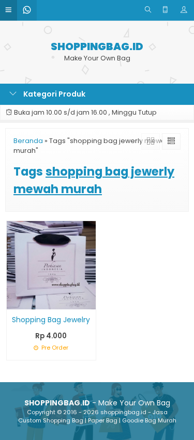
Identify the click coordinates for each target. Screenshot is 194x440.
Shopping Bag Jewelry (51, 320)
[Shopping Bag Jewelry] (51, 264)
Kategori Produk (53, 94)
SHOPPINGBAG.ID (97, 46)
